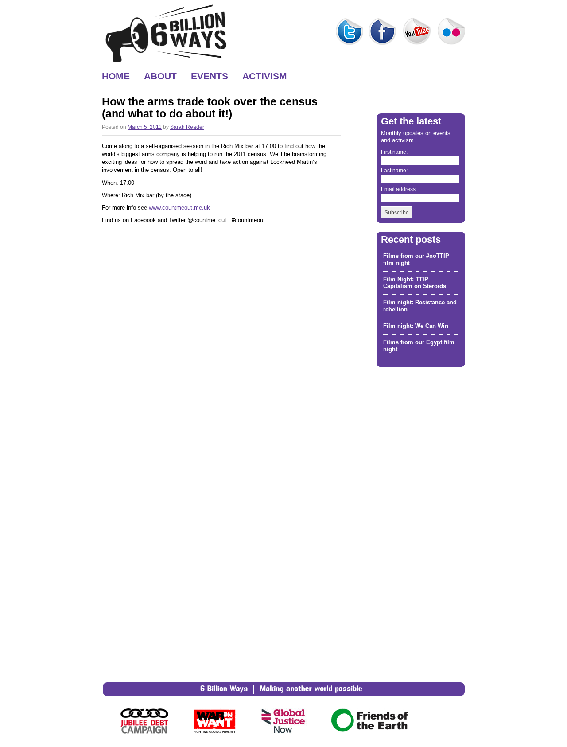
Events (209, 74)
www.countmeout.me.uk (179, 207)
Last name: (394, 170)
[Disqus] (221, 339)
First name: (394, 152)
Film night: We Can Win (415, 326)
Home (116, 74)
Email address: (399, 189)
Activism (264, 74)
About (160, 74)
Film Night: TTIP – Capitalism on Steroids (414, 283)
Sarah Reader (187, 127)
